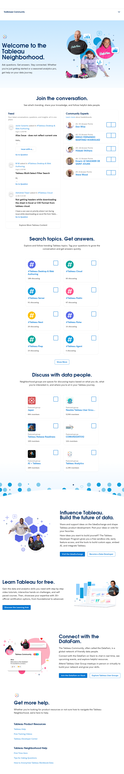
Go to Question (22, 155)
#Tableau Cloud (45, 193)
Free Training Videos (23, 734)
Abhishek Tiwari (23, 193)
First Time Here (21, 753)
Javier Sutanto (22, 125)
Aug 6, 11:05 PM (21, 132)
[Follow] (109, 125)
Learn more (70, 117)
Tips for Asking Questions (25, 758)
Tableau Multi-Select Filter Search (33, 173)
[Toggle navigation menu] (119, 12)
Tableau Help (20, 729)
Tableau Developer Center (26, 739)
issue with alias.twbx (30, 149)
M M (18, 163)
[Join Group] (56, 399)
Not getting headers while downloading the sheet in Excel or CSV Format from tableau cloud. (36, 202)
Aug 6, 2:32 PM (21, 169)
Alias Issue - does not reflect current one (36, 135)
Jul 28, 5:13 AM (21, 196)
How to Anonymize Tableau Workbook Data (33, 763)
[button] (33, 225)
